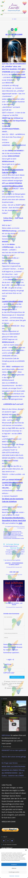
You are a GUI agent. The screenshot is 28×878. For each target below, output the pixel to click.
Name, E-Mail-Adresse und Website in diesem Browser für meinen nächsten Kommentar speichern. (12, 648)
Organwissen (6, 537)
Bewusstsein (18, 531)
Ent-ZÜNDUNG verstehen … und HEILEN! (14, 603)
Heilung (9, 684)
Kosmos (16, 534)
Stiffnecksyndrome (7, 538)
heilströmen (6, 534)
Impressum (17, 875)
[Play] (14, 707)
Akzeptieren (14, 864)
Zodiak (22, 538)
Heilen (21, 532)
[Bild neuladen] (13, 664)
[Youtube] (12, 841)
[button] (26, 850)
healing (6, 683)
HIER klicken (6, 735)
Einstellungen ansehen (14, 872)
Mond (19, 534)
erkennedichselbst (13, 532)
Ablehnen (14, 868)
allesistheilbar (13, 531)
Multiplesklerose (13, 535)
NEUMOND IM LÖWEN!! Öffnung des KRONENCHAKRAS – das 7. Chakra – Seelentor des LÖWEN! (13, 773)
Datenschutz (12, 875)
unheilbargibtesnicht (16, 538)
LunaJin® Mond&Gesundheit (12, 186)
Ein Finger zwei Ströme (10, 763)
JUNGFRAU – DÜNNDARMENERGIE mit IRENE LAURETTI (14, 563)
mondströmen (6, 535)
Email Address (7, 848)
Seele (15, 537)
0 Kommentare (14, 686)
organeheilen (20, 535)
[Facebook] (4, 841)
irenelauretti (11, 534)
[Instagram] (8, 841)
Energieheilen (6, 532)
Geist (19, 532)
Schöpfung (11, 537)
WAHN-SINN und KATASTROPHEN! (13, 766)
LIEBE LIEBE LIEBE (14, 572)
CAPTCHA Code (8, 673)
